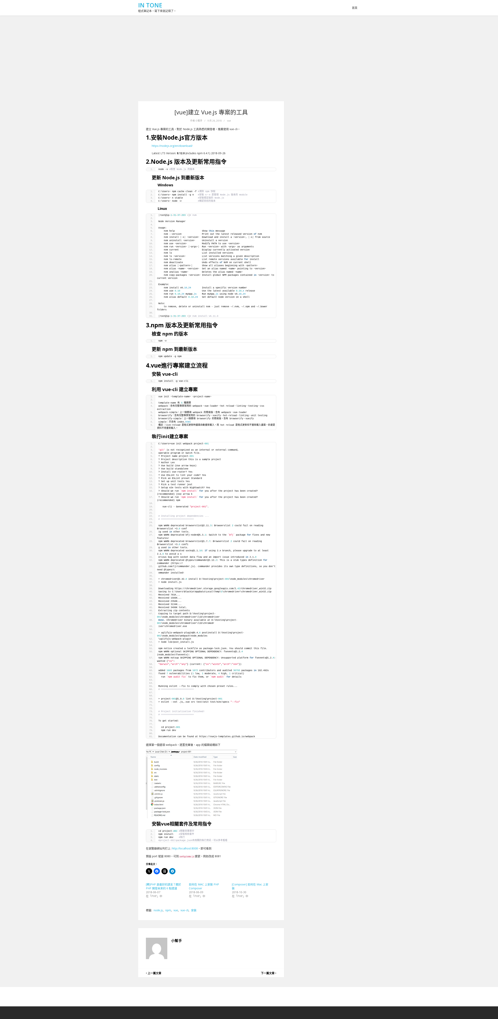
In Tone (150, 5)
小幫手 (198, 120)
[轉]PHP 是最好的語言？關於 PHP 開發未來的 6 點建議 (163, 886)
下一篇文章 (268, 973)
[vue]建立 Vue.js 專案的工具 (211, 112)
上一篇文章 (154, 973)
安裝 (193, 910)
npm (168, 910)
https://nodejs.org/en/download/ (172, 146)
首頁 (354, 8)
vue (229, 120)
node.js (158, 910)
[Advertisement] (249, 58)
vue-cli (185, 910)
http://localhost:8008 (185, 848)
